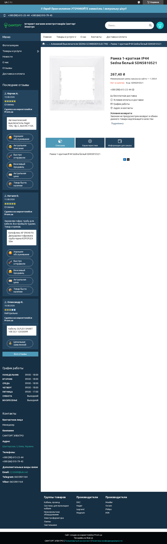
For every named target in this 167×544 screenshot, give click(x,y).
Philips (109, 509)
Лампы (47, 521)
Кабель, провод (52, 502)
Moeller (109, 502)
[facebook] (124, 160)
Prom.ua (98, 535)
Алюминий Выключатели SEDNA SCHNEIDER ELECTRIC (79, 44)
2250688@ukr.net (19, 472)
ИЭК (108, 513)
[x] (128, 160)
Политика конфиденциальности (107, 541)
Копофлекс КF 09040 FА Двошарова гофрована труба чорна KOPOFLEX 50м (21, 237)
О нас (83, 37)
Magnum (80, 513)
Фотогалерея (10, 45)
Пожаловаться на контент (77, 541)
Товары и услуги (65, 37)
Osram (109, 506)
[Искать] (150, 25)
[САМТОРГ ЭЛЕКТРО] (13, 25)
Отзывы (7, 68)
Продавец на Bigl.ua (83, 538)
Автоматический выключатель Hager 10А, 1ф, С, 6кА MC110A (20, 123)
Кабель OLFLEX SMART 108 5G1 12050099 (20, 330)
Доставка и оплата (116, 37)
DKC (78, 502)
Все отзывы (20, 354)
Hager (79, 506)
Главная (47, 37)
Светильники (50, 525)
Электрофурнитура (54, 518)
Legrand (80, 509)
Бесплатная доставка (125, 96)
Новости (7, 56)
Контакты (96, 37)
